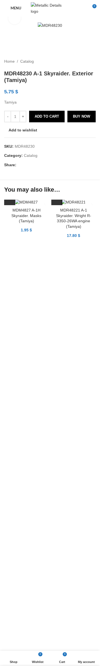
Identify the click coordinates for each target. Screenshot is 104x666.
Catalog (27, 61)
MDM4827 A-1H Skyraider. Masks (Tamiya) (26, 215)
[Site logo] (50, 8)
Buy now (81, 116)
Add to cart (47, 116)
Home (9, 61)
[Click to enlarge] (14, 18)
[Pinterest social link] (33, 165)
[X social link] (26, 165)
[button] (9, 199)
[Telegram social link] (46, 165)
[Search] (82, 8)
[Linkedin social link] (39, 165)
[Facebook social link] (19, 165)
